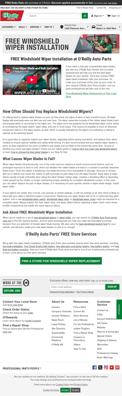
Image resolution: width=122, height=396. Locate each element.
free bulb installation (13, 246)
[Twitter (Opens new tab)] (100, 367)
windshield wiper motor (84, 199)
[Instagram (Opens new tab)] (106, 367)
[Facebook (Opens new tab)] (94, 367)
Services (34, 27)
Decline (75, 390)
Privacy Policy (81, 384)
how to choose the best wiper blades (29, 152)
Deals (21, 27)
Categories (7, 27)
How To (47, 27)
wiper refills (65, 217)
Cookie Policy (62, 384)
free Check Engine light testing (39, 246)
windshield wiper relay (58, 199)
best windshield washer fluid (93, 223)
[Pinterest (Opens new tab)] (117, 367)
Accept (65, 390)
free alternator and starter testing (72, 246)
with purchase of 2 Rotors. (61, 2)
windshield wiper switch (34, 199)
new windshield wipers (45, 217)
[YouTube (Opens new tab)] (112, 367)
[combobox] (54, 16)
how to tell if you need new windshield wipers (94, 148)
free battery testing (100, 246)
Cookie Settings (51, 390)
